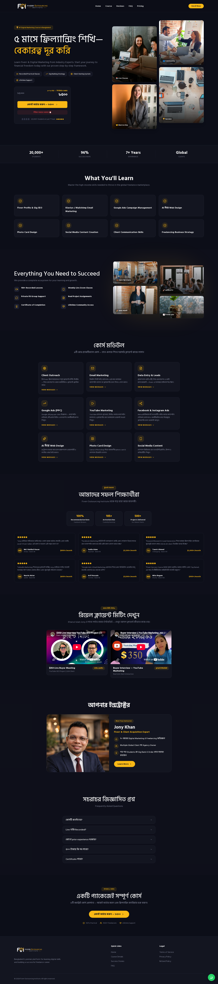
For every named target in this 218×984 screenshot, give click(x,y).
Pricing (140, 6)
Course (108, 6)
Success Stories (117, 961)
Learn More (123, 764)
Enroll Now (196, 6)
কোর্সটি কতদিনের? (74, 820)
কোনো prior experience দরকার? (81, 839)
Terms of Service (166, 952)
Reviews (120, 6)
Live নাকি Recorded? (76, 829)
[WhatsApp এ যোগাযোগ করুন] (211, 977)
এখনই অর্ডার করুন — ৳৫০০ (40, 104)
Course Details (117, 956)
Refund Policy (165, 961)
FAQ (131, 6)
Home (98, 6)
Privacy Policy (165, 956)
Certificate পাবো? (74, 859)
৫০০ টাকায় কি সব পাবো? (77, 849)
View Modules (48, 390)
